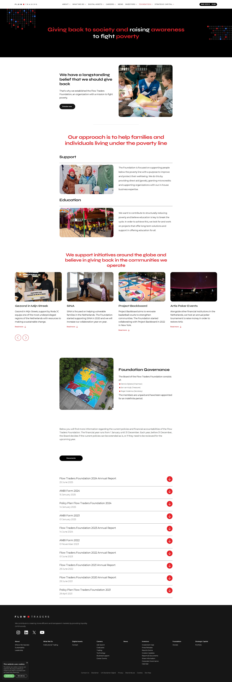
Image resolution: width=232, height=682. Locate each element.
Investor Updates (148, 653)
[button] (18, 338)
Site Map (148, 673)
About (17, 641)
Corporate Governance (150, 661)
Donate (175, 645)
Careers (100, 641)
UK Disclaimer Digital (108, 673)
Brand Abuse (130, 673)
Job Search (101, 645)
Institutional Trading (50, 645)
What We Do (48, 641)
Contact (75, 645)
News (120, 4)
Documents (71, 458)
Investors (145, 641)
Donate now (67, 106)
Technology (101, 653)
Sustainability (19, 647)
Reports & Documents (150, 656)
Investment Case (148, 645)
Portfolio (198, 645)
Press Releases (147, 647)
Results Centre (147, 650)
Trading (99, 650)
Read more (16, 672)
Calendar (145, 664)
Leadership (19, 650)
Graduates (100, 647)
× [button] (27, 662)
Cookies (140, 673)
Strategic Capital (201, 641)
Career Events (102, 658)
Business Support (103, 656)
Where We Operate (22, 645)
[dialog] (15, 670)
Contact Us (85, 673)
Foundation (177, 641)
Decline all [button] (21, 676)
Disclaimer (95, 673)
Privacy (120, 673)
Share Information (148, 658)
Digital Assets (77, 641)
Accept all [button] (9, 676)
